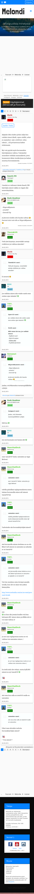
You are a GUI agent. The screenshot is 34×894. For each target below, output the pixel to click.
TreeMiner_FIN (20, 169)
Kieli (20, 848)
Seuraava (25, 111)
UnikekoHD (12, 395)
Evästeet (19, 97)
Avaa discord (8, 95)
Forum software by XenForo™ (17, 888)
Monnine (5, 395)
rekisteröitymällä (24, 29)
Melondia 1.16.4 (17, 95)
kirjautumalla (14, 31)
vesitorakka (6, 169)
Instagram (7, 97)
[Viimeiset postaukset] (5, 2)
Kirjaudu (29, 2)
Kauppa (13, 97)
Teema (15, 848)
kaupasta (11, 882)
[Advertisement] (17, 54)
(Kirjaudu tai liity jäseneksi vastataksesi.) (19, 747)
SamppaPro (12, 169)
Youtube (26, 95)
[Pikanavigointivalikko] (2, 2)
